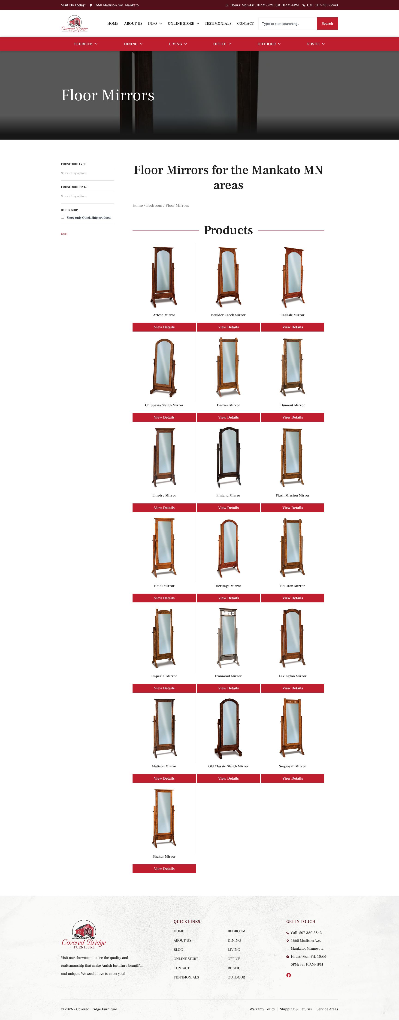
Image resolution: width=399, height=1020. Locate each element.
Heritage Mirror (228, 585)
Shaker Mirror (164, 856)
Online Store (181, 23)
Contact (245, 23)
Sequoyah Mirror (292, 766)
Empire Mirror (164, 495)
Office (219, 44)
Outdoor (267, 44)
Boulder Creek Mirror (228, 315)
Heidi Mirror (164, 585)
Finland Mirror (228, 495)
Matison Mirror (164, 766)
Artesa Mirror (164, 315)
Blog (178, 949)
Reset (64, 234)
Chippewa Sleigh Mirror (164, 405)
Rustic (313, 44)
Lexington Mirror (293, 676)
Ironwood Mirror (228, 676)
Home (112, 23)
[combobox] (287, 23)
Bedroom (83, 44)
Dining (131, 44)
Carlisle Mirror (293, 315)
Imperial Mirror (164, 676)
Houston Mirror (292, 585)
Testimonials (218, 23)
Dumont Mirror (292, 405)
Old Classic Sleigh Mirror (228, 766)
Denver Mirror (228, 405)
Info (152, 23)
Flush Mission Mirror (293, 495)
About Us (133, 23)
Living (175, 44)
